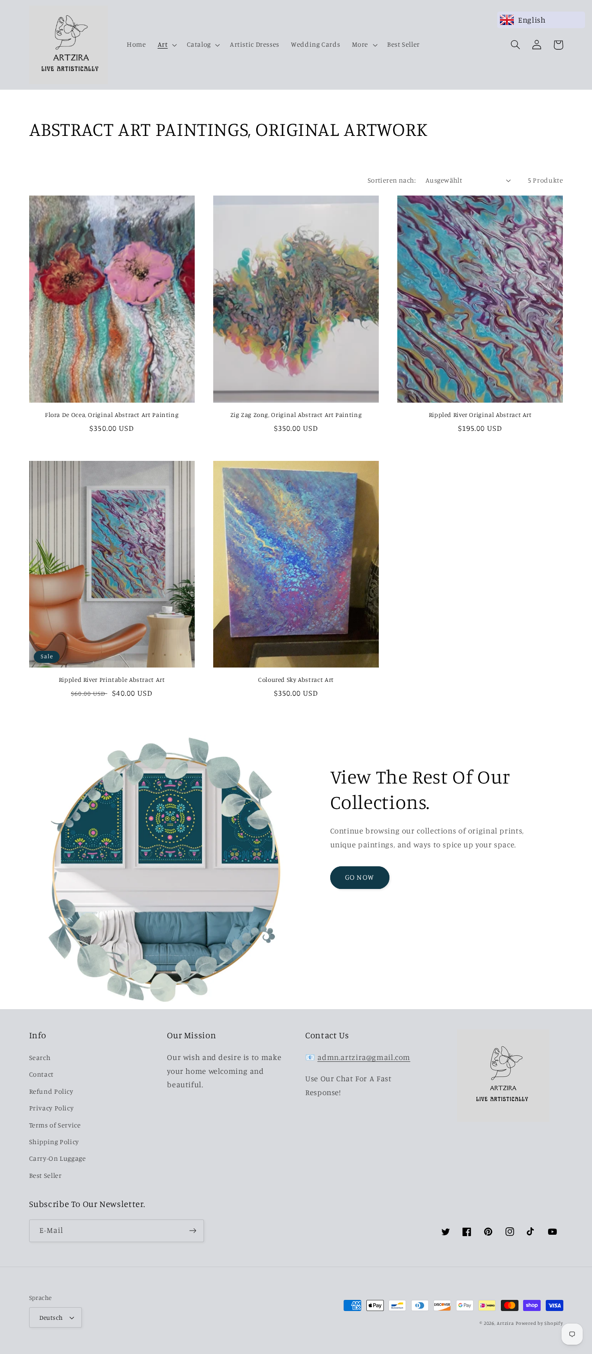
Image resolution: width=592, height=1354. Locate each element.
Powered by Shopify (539, 1323)
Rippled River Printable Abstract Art (112, 679)
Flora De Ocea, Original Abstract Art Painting (112, 414)
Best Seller (45, 1175)
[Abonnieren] (192, 1230)
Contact (41, 1074)
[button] (166, 45)
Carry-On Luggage (57, 1158)
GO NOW (359, 877)
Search (40, 1057)
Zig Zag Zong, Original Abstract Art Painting (296, 414)
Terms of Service (55, 1125)
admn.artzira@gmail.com (363, 1057)
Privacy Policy (51, 1108)
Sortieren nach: (392, 180)
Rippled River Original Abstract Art (480, 414)
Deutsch (51, 1317)
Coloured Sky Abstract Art (296, 679)
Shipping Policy (54, 1142)
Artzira (505, 1323)
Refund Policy (51, 1091)
